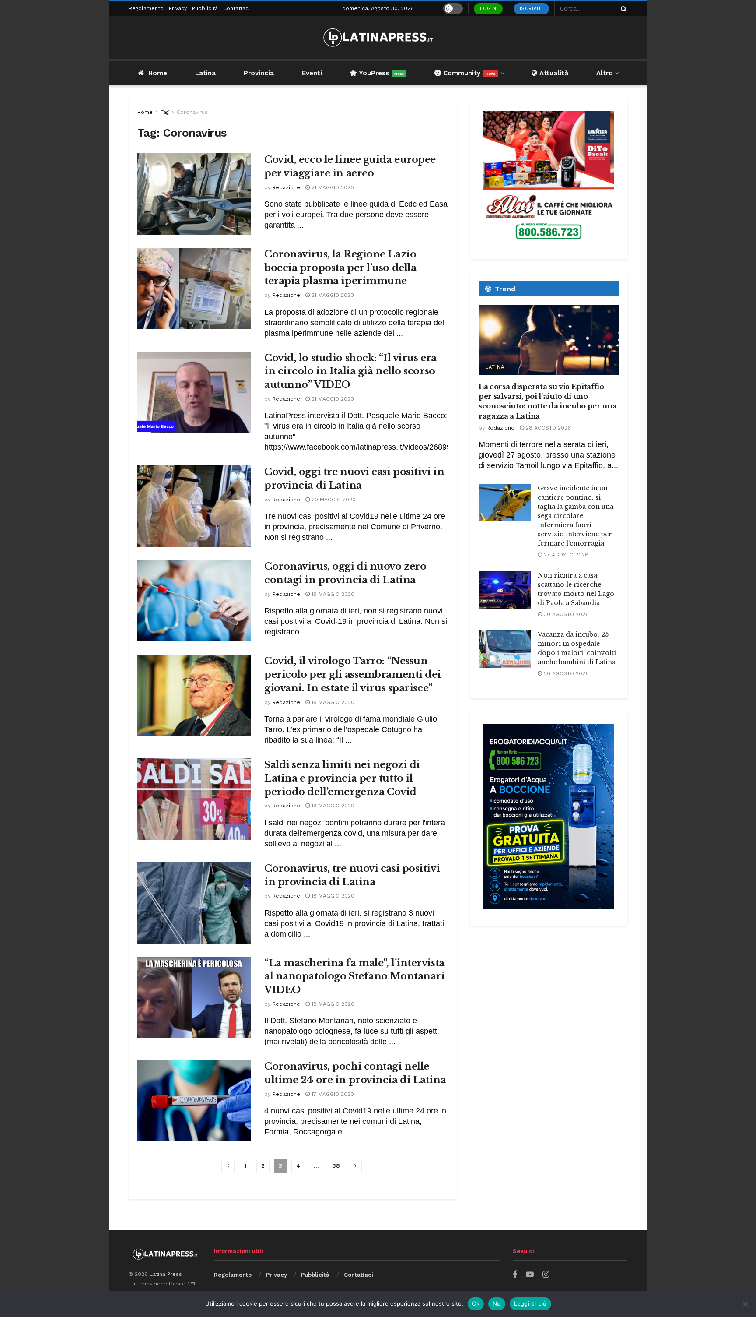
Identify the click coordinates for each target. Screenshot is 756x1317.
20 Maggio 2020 (333, 500)
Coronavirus (192, 112)
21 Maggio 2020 (332, 187)
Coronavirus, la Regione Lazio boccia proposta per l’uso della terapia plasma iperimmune (340, 267)
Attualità (552, 73)
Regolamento (146, 8)
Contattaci (236, 8)
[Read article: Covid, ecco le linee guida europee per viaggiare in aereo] (194, 194)
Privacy (178, 8)
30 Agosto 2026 (565, 614)
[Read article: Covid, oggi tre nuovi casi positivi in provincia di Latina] (194, 506)
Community (468, 73)
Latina (205, 73)
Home (157, 73)
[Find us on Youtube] (530, 1275)
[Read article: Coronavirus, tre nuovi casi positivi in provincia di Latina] (194, 903)
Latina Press (166, 1274)
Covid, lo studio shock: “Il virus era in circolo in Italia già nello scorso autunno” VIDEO (350, 371)
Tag (165, 112)
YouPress (380, 73)
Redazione (286, 187)
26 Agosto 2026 (565, 673)
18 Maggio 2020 (332, 896)
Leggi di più (530, 1303)
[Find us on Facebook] (515, 1275)
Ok (476, 1303)
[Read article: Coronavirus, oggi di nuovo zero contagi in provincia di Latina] (194, 600)
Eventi (312, 73)
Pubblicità (205, 8)
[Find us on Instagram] (545, 1275)
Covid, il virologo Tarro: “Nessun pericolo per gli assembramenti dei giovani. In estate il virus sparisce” (352, 674)
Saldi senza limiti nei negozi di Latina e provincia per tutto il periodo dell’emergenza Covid (342, 778)
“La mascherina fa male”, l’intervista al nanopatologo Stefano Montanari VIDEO (354, 976)
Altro (604, 73)
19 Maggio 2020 (332, 594)
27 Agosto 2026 (565, 555)
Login (488, 8)
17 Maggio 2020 (332, 1094)
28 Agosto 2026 (547, 428)
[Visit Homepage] (378, 37)
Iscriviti (531, 8)
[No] (745, 1303)
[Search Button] (622, 8)
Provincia (259, 73)
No (497, 1303)
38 (336, 1165)
